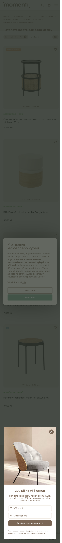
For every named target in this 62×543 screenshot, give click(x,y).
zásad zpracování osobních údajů (31, 533)
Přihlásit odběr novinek (28, 523)
